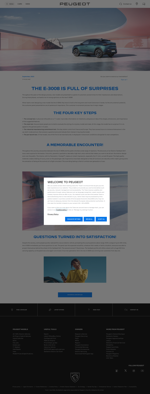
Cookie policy (61, 210)
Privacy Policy (53, 214)
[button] (74, 219)
